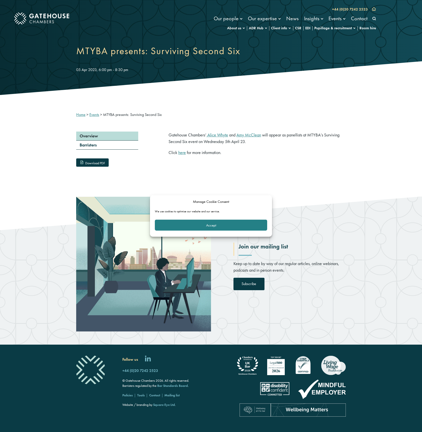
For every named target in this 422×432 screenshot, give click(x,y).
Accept (211, 225)
